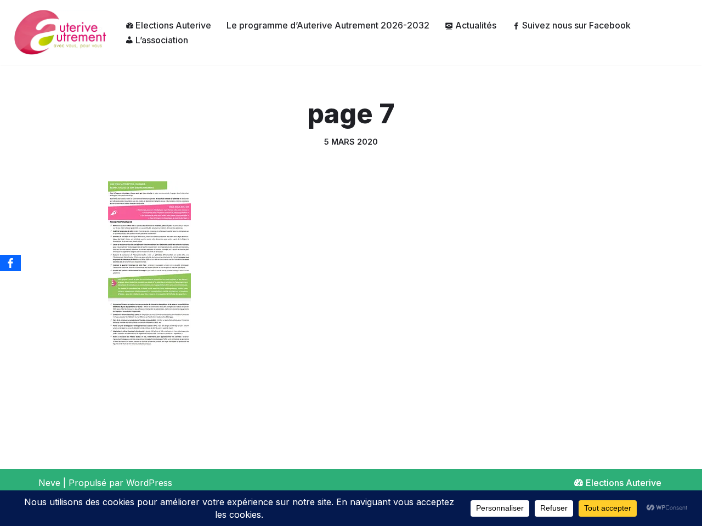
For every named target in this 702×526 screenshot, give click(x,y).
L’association (161, 40)
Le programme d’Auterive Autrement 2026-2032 (328, 25)
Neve (49, 482)
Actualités (475, 25)
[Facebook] (10, 263)
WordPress (149, 482)
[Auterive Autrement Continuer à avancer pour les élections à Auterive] (57, 32)
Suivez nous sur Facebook (576, 25)
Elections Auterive (173, 25)
